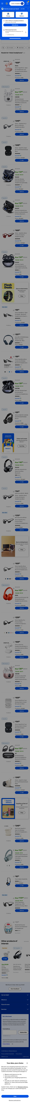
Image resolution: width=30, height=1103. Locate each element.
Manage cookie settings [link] (14, 1100)
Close (15, 1096)
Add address (15, 25)
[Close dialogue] (27, 1063)
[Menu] (2, 3)
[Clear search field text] (20, 3)
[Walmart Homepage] (6, 3)
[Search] (22, 3)
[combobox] (16, 3)
